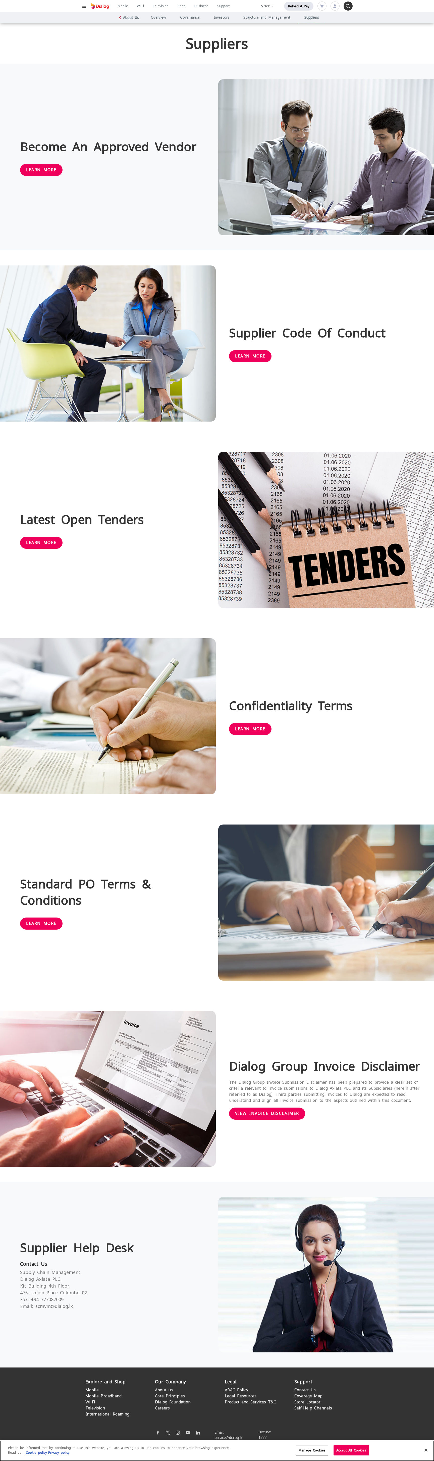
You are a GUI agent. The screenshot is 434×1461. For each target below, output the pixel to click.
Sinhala (266, 6)
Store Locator (307, 1402)
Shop (182, 6)
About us (164, 1390)
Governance (190, 17)
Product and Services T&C (250, 1402)
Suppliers (311, 17)
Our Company (170, 1382)
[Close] (425, 1449)
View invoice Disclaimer (267, 1113)
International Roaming (107, 1414)
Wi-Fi (140, 6)
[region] (217, 1450)
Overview (158, 17)
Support (223, 6)
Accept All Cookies (351, 1450)
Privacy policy (59, 1452)
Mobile (123, 6)
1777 (262, 1437)
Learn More (41, 169)
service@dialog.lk (228, 1437)
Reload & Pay (298, 6)
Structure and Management (266, 17)
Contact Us (305, 1390)
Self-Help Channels (313, 1408)
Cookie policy (36, 1452)
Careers (162, 1408)
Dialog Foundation (173, 1402)
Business (201, 6)
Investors (221, 17)
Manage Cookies (312, 1450)
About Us (131, 17)
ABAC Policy (236, 1390)
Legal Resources (240, 1396)
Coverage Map (308, 1396)
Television (161, 6)
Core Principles (170, 1396)
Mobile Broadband (103, 1396)
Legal (230, 1382)
